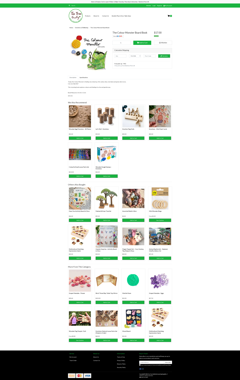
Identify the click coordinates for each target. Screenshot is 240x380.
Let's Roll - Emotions (102, 129)
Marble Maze (126, 293)
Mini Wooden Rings (155, 211)
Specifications (84, 77)
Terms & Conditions (157, 365)
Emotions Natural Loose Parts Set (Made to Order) (106, 332)
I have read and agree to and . (155, 365)
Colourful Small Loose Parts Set (79, 167)
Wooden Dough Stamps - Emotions (104, 168)
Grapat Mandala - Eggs (156, 293)
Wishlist (148, 5)
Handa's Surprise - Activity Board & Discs (106, 250)
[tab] (73, 77)
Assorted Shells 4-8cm (129, 211)
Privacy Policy (121, 360)
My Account (73, 357)
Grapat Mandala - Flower (77, 293)
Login (154, 5)
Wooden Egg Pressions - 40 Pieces (80, 129)
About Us (96, 16)
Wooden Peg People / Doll (77, 331)
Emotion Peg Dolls (128, 129)
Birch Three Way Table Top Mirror (107, 293)
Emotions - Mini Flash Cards (158, 129)
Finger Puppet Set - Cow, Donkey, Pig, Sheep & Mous (133, 250)
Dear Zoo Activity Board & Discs (79, 211)
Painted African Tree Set (103, 211)
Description (73, 77)
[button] (163, 43)
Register (159, 5)
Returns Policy (121, 364)
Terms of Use (121, 357)
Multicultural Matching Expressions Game (76, 250)
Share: (115, 36)
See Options (160, 220)
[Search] (69, 5)
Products (87, 16)
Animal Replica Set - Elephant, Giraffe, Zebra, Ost (158, 250)
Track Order (73, 360)
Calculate (165, 56)
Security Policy (121, 367)
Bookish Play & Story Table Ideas (121, 16)
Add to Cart (143, 43)
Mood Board (126, 331)
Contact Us (105, 16)
